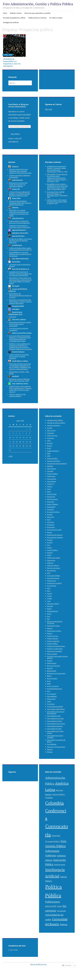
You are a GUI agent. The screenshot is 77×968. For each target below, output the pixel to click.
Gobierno (50, 563)
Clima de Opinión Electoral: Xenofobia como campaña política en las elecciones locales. (20, 171)
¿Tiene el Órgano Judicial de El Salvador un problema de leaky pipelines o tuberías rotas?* (19, 194)
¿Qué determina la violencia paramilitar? (18, 329)
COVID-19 (50, 484)
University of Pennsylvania (56, 747)
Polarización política (54, 631)
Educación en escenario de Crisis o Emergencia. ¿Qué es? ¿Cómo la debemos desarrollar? (20, 301)
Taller (49, 701)
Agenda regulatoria (53, 425)
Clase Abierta (51, 469)
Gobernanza (51, 560)
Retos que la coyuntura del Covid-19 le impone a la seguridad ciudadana (18, 184)
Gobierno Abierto (53, 565)
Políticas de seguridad (54, 651)
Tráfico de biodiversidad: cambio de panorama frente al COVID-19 (20, 249)
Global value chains (53, 558)
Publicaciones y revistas (37, 18)
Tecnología (51, 704)
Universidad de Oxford (54, 721)
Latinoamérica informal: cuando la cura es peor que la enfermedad (20, 324)
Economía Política (53, 512)
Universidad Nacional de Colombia (55, 736)
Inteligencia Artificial (54, 583)
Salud (49, 684)
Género (49, 548)
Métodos (50, 606)
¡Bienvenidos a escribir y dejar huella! (19, 373)
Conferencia (51, 476)
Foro (48, 545)
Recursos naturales (53, 666)
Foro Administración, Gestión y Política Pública (38, 4)
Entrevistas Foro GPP (54, 530)
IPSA (48, 591)
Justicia (49, 593)
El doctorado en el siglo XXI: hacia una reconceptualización (19, 222)
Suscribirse (15, 134)
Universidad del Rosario (55, 726)
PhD (48, 619)
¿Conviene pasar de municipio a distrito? (20, 265)
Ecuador (49, 514)
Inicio (5, 13)
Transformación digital (55, 706)
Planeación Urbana (53, 626)
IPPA (48, 588)
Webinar (50, 752)
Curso (49, 489)
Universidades (51, 744)
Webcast (50, 749)
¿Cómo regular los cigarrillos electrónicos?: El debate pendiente (19, 356)
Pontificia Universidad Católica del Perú (57, 657)
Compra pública (52, 474)
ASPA (49, 441)
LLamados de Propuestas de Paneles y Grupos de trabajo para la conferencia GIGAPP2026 (20, 273)
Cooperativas (51, 481)
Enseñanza (50, 525)
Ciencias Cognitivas (53, 461)
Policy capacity (52, 654)
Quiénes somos (16, 13)
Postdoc (49, 661)
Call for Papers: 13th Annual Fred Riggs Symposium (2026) (57, 201)
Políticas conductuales (54, 649)
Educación (50, 517)
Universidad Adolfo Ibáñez (56, 709)
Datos (49, 492)
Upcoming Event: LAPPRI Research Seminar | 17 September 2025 (55, 194)
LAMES (49, 598)
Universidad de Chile (54, 716)
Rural (49, 681)
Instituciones (51, 581)
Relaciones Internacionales (56, 673)
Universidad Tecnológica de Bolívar (56, 741)
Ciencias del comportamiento (57, 464)
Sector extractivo (53, 686)
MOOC (49, 614)
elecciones (50, 522)
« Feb (10, 456)
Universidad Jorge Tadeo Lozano (55, 732)
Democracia (51, 497)
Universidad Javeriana (54, 729)
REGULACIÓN (51, 671)
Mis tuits (48, 109)
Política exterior (52, 636)
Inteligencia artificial (11, 22)
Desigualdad (51, 507)
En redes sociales (55, 18)
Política (49, 633)
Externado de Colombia (55, 537)
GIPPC (49, 555)
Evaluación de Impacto (54, 535)
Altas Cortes (51, 430)
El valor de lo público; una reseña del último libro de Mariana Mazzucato (20, 240)
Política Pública (52, 644)
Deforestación (52, 494)
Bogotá (49, 446)
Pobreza (49, 628)
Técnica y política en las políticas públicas (17, 395)
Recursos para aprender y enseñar (38, 13)
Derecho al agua (52, 499)
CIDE (48, 456)
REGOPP (50, 668)
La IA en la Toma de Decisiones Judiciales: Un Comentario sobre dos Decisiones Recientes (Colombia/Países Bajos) (20, 338)
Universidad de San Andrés (56, 724)
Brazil (49, 448)
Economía (50, 509)
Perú (48, 616)
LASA (49, 601)
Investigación (51, 586)
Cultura (49, 486)
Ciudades (50, 466)
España (49, 532)
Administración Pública (55, 420)
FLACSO (49, 540)
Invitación (12, 317)
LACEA (49, 596)
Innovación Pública (53, 576)
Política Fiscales (52, 638)
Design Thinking (52, 504)
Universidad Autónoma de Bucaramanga (55, 712)
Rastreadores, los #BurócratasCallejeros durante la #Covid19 (20, 295)
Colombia (50, 471)
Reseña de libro (52, 678)
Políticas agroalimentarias (56, 646)
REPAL (49, 676)
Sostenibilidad (52, 696)
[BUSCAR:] (20, 82)
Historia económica (53, 568)
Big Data (50, 443)
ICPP (48, 573)
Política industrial (53, 641)
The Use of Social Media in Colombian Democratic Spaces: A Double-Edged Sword (20, 203)
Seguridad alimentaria (54, 689)
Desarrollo (50, 502)
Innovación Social (53, 578)
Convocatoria (51, 479)
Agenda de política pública (56, 423)
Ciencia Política (52, 458)
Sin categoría (51, 694)
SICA (48, 691)
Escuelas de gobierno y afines (14, 18)
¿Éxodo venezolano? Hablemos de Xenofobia (19, 176)
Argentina (50, 438)
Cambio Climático (53, 451)
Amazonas (50, 433)
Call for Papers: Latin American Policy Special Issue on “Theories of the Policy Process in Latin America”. (20, 389)
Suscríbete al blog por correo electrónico (18, 105)
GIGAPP (49, 553)
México (49, 609)
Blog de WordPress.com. (38, 964)
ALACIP (49, 428)
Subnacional (51, 699)
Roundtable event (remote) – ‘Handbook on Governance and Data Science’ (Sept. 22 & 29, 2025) (57, 187)
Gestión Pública (52, 550)
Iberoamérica (51, 570)
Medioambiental (52, 611)
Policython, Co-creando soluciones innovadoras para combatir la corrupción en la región (19, 213)
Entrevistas (51, 527)
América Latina (52, 435)
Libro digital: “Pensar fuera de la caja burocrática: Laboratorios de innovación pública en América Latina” (20, 280)
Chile (48, 453)
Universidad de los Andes (55, 718)
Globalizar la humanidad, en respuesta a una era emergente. (11, 62)
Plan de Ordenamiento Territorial (54, 622)
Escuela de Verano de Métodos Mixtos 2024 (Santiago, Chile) (19, 380)
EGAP (49, 520)
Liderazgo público (53, 604)
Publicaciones (51, 663)
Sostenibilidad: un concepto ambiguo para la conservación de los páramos (20, 254)
